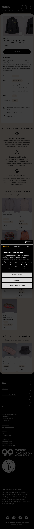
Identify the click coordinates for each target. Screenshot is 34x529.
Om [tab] (28, 246)
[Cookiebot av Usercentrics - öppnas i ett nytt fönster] (25, 242)
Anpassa (16, 280)
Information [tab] (17, 246)
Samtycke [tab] (6, 246)
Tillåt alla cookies (17, 274)
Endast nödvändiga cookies (17, 285)
